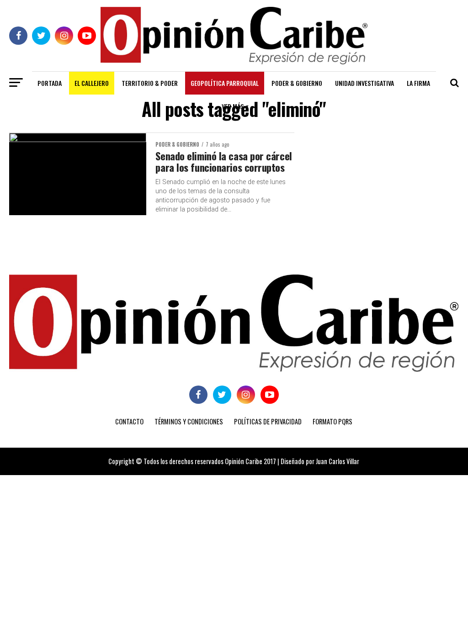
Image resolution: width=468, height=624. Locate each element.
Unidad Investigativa (364, 83)
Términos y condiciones (188, 421)
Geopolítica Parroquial (225, 83)
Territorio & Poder (150, 83)
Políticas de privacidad (268, 421)
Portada (49, 83)
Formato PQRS (332, 421)
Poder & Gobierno (296, 83)
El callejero (91, 83)
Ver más (233, 106)
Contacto (129, 421)
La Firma (418, 83)
